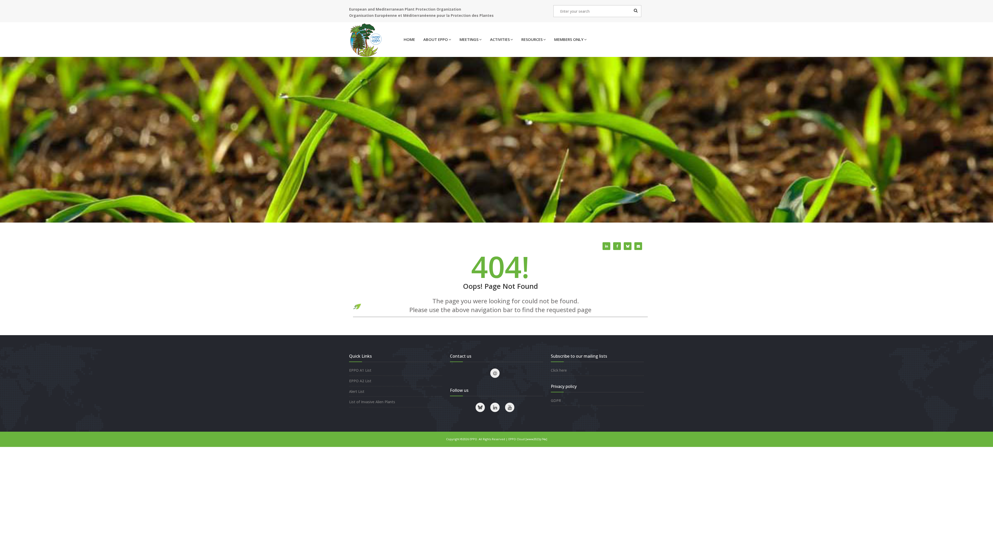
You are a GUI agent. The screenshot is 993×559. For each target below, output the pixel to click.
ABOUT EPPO (435, 39)
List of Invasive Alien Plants (372, 401)
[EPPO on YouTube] (509, 407)
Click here (559, 370)
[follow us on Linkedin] (495, 407)
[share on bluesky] (627, 246)
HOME (409, 39)
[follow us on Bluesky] (480, 407)
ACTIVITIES (500, 39)
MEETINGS (469, 39)
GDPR (556, 400)
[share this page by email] (638, 246)
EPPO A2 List (360, 380)
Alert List (356, 391)
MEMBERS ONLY (568, 39)
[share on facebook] (617, 246)
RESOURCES (532, 39)
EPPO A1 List (360, 370)
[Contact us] (495, 373)
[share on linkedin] (606, 246)
